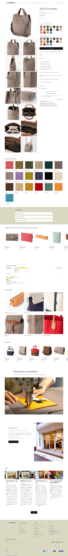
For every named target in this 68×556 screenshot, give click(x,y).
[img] (11, 276)
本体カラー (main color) (45, 24)
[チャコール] (57, 27)
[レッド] (44, 32)
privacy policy (51, 528)
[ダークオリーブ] (47, 27)
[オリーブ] (44, 27)
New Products (51, 105)
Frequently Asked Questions (53, 533)
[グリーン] (54, 27)
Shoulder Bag (36, 531)
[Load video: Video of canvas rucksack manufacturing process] (34, 395)
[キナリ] (54, 30)
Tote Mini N (6, 357)
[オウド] (51, 27)
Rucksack (7, 335)
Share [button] (42, 58)
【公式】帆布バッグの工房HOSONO (12, 555)
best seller (49, 103)
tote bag (56, 105)
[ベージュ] (60, 30)
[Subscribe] (23, 542)
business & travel (28, 335)
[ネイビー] (47, 30)
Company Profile (22, 531)
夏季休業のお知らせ (27, 481)
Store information (13, 441)
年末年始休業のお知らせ (12, 481)
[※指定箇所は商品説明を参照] (45, 35)
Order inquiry (51, 534)
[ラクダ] (41, 32)
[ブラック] (51, 30)
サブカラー (44, 35)
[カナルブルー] (51, 32)
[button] (19, 3)
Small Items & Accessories (38, 534)
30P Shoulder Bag (56, 357)
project (50, 95)
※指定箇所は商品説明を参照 (44, 36)
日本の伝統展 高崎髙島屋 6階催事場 (56, 481)
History (20, 528)
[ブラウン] (57, 30)
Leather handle (36, 528)
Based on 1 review (9, 268)
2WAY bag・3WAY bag (43, 103)
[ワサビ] (47, 32)
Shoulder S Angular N (44, 357)
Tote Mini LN (31, 357)
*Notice (41, 54)
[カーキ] (60, 27)
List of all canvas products (44, 105)
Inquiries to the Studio (23, 533)
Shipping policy (51, 525)
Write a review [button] (58, 267)
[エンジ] (41, 27)
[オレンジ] (54, 32)
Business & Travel (37, 533)
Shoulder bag (27, 312)
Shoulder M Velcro (20, 357)
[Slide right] (36, 252)
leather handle (47, 335)
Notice (20, 525)
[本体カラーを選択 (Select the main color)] (49, 24)
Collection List (36, 536)
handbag (53, 103)
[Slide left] (31, 252)
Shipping (45, 13)
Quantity (41, 17)
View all (34, 512)
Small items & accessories (10, 312)
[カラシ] (44, 30)
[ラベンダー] (41, 30)
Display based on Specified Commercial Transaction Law (55, 531)
